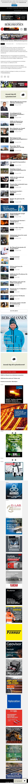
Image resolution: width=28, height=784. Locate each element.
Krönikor (25, 8)
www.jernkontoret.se (6, 72)
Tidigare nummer (15, 8)
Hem (7, 8)
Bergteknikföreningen (17, 10)
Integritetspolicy (24, 10)
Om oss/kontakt (21, 8)
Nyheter (2, 43)
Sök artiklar (11, 8)
